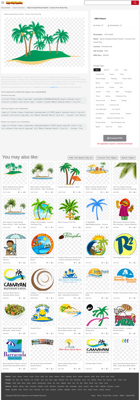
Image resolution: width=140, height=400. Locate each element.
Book (26, 386)
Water (93, 376)
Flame (51, 376)
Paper (92, 386)
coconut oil (100, 74)
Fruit (43, 389)
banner (106, 70)
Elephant (61, 380)
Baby (18, 383)
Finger (101, 383)
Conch (37, 376)
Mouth (91, 383)
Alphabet (103, 386)
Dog (46, 380)
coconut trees (115, 113)
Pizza (85, 389)
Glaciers (56, 376)
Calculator (110, 386)
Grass (62, 376)
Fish (67, 380)
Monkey (93, 380)
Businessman (42, 383)
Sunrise (80, 376)
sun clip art (100, 87)
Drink (31, 389)
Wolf (124, 380)
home (69, 383)
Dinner (80, 389)
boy (81, 383)
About (93, 395)
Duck (50, 380)
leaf (116, 70)
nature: (8, 376)
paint (108, 92)
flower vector (127, 78)
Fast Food (37, 389)
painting (114, 78)
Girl (78, 383)
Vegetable (67, 389)
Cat (32, 380)
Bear (17, 380)
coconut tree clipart (107, 158)
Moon (74, 376)
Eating (90, 389)
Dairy (20, 389)
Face (96, 383)
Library (80, 386)
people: (8, 383)
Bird (22, 380)
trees (122, 74)
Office (97, 386)
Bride (23, 383)
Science (86, 386)
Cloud (102, 376)
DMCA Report (100, 19)
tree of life (100, 105)
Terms (99, 395)
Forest (112, 376)
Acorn (14, 376)
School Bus (60, 386)
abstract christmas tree (115, 118)
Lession (117, 386)
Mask (14, 383)
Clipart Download (18, 8)
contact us (53, 87)
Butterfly (26, 380)
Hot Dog (107, 389)
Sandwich (53, 389)
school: (8, 386)
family (29, 383)
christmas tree (121, 96)
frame (111, 74)
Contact (115, 395)
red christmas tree (118, 122)
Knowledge (73, 386)
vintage (124, 100)
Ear (54, 383)
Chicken (36, 380)
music (120, 127)
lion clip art (116, 109)
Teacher (21, 386)
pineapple (128, 92)
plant (117, 92)
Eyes (58, 383)
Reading (40, 386)
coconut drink (101, 122)
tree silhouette (101, 109)
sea (97, 70)
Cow (42, 380)
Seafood (60, 389)
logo (125, 70)
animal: (8, 380)
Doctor (49, 383)
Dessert (25, 389)
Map (67, 386)
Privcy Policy (107, 395)
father (86, 383)
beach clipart (128, 158)
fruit (107, 83)
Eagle (55, 380)
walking (63, 383)
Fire (46, 376)
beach (98, 127)
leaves (98, 92)
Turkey (120, 380)
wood (98, 83)
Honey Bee (77, 380)
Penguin (109, 380)
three (98, 96)
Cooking (101, 389)
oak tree (109, 127)
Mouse (100, 380)
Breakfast (14, 389)
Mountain (87, 376)
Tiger (114, 380)
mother (34, 383)
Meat (47, 389)
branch (113, 100)
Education (53, 386)
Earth (42, 376)
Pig (104, 380)
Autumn (20, 376)
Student (15, 386)
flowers (128, 113)
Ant (14, 380)
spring (108, 96)
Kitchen (74, 389)
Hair (74, 383)
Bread (95, 389)
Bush (97, 376)
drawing (98, 118)
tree (121, 87)
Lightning (69, 376)
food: (7, 389)
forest (111, 87)
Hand (106, 383)
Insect (84, 380)
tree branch (100, 113)
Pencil (46, 386)
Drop (107, 376)
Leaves (26, 376)
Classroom (33, 386)
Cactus (32, 376)
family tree (118, 83)
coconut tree (100, 100)
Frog (71, 380)
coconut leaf (114, 105)
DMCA (122, 395)
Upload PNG (130, 395)
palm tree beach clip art (80, 158)
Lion (88, 380)
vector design (100, 78)
